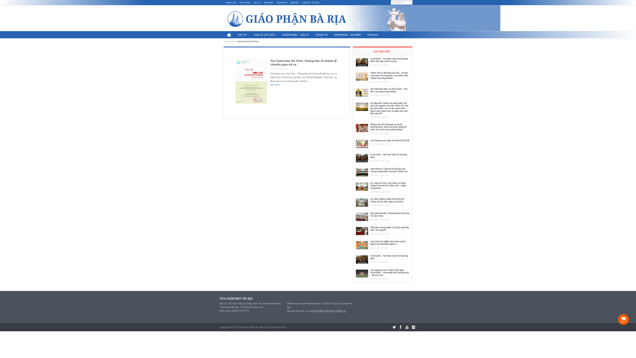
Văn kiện (268, 2)
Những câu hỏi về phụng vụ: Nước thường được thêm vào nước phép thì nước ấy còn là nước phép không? (388, 127)
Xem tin (274, 84)
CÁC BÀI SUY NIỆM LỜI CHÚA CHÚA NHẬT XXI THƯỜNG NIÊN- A (388, 242)
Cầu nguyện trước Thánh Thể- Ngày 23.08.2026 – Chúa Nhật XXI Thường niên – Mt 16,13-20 (389, 272)
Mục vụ (257, 2)
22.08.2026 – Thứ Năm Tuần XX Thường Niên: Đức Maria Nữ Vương (389, 60)
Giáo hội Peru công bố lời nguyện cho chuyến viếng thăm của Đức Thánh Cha (388, 170)
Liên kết (294, 2)
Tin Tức (242, 34)
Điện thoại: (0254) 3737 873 (234, 310)
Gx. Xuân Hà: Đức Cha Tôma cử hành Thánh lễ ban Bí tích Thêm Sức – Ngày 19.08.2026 (388, 185)
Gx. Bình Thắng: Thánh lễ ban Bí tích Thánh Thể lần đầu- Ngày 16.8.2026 (387, 200)
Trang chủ (230, 2)
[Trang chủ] (229, 34)
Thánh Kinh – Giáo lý (295, 34)
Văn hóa (373, 34)
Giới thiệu (245, 2)
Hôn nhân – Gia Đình (347, 34)
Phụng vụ (322, 34)
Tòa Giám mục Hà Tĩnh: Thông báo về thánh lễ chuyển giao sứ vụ (303, 62)
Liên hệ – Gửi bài (310, 2)
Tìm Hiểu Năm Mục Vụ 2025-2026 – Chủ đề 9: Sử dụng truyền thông (388, 90)
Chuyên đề (281, 2)
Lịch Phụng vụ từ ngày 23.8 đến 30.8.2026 (389, 140)
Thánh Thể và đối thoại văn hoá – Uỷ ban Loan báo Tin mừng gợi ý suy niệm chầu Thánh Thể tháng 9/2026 (389, 75)
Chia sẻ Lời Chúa (264, 34)
